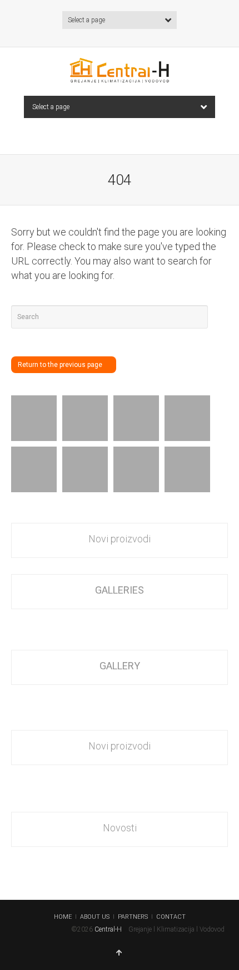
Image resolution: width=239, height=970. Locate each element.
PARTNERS (133, 916)
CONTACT (171, 916)
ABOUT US (94, 916)
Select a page (86, 20)
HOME (63, 916)
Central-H (108, 929)
